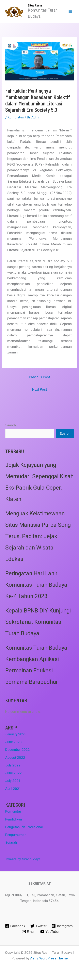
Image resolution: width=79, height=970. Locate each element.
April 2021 (13, 789)
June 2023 (13, 742)
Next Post (39, 389)
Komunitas (15, 117)
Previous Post (39, 377)
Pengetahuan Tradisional (24, 827)
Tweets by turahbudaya (23, 859)
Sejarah (11, 842)
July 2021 (12, 781)
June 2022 (13, 773)
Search (10, 425)
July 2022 (12, 765)
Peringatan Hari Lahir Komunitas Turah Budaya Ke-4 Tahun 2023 (36, 584)
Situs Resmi (35, 5)
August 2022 (15, 757)
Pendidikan (13, 819)
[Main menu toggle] (70, 11)
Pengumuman (15, 835)
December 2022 (17, 750)
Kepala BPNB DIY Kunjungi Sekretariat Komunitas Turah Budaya (38, 622)
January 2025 (15, 734)
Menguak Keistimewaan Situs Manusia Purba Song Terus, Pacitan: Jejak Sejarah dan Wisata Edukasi (38, 536)
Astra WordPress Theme (49, 958)
